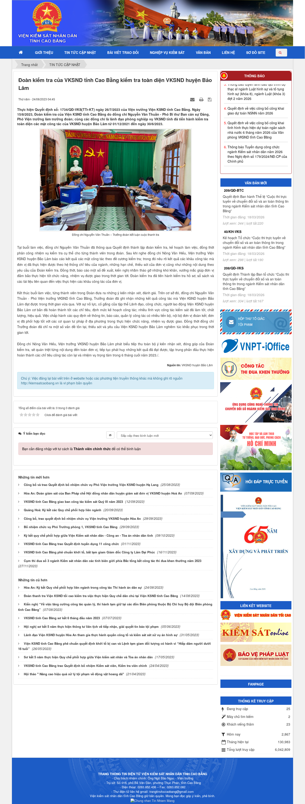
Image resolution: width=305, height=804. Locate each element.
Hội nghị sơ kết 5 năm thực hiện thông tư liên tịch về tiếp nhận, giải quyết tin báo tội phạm (91, 626)
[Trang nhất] (21, 52)
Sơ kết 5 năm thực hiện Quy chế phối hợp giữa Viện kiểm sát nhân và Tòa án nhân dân (88, 657)
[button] (44, 52)
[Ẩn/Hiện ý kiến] (110, 434)
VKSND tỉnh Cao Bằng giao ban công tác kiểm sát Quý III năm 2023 (73, 501)
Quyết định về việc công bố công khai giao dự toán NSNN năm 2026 (256, 104)
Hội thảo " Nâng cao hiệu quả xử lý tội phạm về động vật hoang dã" (74, 674)
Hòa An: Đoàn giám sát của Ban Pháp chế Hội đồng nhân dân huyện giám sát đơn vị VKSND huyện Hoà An (103, 493)
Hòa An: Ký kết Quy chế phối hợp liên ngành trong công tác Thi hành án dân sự (83, 587)
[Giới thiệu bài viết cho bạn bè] (193, 99)
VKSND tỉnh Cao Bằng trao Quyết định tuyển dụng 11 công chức (71, 543)
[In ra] (201, 99)
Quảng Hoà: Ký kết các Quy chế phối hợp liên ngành (62, 510)
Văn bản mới (256, 182)
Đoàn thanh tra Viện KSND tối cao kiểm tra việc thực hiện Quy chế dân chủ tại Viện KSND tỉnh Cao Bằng (101, 595)
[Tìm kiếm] (281, 53)
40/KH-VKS (232, 231)
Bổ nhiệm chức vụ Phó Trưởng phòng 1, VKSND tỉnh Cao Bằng (70, 527)
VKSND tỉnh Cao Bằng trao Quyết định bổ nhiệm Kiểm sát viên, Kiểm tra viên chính (85, 665)
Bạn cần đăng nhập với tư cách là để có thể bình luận (81, 448)
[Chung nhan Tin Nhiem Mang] (152, 800)
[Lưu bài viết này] (210, 99)
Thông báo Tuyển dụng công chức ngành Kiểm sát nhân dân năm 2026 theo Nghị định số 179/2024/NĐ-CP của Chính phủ (257, 147)
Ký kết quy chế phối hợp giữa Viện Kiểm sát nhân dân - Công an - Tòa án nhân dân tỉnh (88, 535)
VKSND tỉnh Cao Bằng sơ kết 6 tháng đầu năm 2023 (62, 618)
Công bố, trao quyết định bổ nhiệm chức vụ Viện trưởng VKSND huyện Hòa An (82, 518)
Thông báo (254, 75)
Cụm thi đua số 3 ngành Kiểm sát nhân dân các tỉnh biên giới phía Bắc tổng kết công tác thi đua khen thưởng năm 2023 (112, 560)
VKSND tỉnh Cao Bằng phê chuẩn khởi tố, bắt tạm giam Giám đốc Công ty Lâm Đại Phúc (89, 552)
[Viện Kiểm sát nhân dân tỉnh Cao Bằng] (34, 22)
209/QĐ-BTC (234, 190)
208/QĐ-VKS (234, 268)
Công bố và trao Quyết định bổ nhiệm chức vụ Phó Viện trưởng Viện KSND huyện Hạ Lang (91, 484)
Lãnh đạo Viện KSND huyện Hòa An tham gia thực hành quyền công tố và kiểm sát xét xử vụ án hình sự (101, 635)
